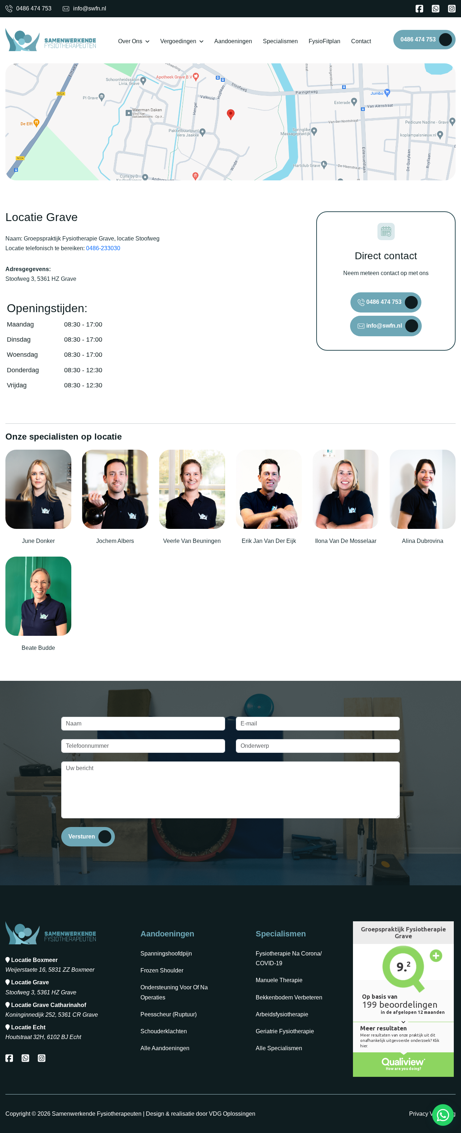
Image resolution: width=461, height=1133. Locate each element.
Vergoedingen (178, 41)
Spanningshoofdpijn (166, 953)
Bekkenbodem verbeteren (289, 997)
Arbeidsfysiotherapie (282, 1014)
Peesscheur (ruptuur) (168, 1014)
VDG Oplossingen (232, 1114)
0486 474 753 (34, 8)
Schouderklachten (163, 1031)
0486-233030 (103, 248)
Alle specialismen (279, 1048)
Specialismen (280, 41)
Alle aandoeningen (164, 1048)
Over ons (130, 41)
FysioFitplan (324, 41)
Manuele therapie (279, 980)
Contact (361, 41)
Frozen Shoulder (161, 970)
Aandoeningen (233, 41)
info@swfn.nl (89, 8)
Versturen (81, 836)
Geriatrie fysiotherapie (285, 1031)
